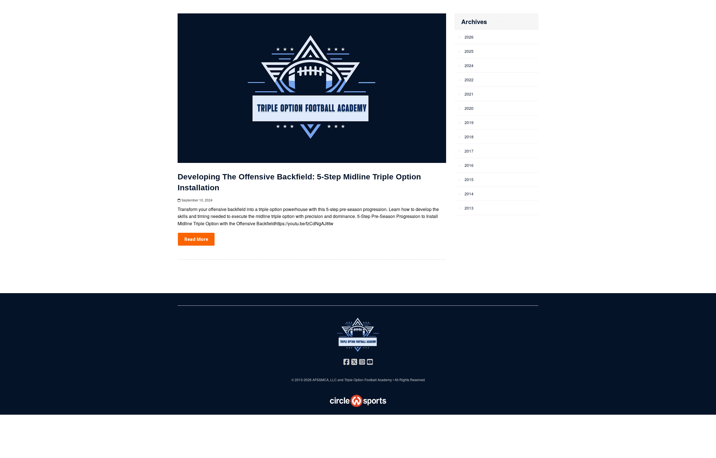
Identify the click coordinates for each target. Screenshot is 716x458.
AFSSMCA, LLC (324, 379)
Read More (196, 239)
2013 (469, 208)
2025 (469, 51)
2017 (469, 151)
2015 (469, 179)
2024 (469, 65)
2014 (469, 193)
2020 (469, 108)
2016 (469, 165)
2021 (469, 94)
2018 (469, 136)
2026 (469, 37)
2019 (469, 122)
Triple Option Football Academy (368, 379)
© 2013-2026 (301, 379)
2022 (469, 79)
